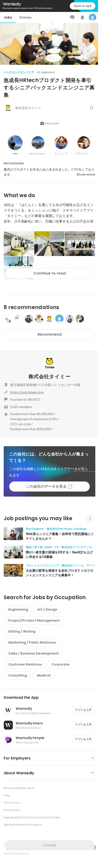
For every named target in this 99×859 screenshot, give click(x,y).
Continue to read (49, 273)
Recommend (49, 334)
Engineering (18, 609)
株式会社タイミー (49, 376)
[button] (51, 697)
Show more (85, 174)
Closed (49, 845)
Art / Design (47, 609)
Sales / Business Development (33, 653)
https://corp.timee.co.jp (27, 392)
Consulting (17, 675)
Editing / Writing (21, 631)
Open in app (82, 6)
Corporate (60, 664)
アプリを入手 (83, 710)
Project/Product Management (34, 620)
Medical (43, 675)
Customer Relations (25, 664)
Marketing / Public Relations (32, 642)
